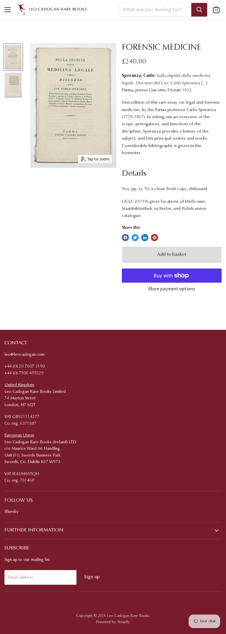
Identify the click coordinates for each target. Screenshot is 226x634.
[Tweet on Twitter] (135, 237)
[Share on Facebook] (125, 237)
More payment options (171, 289)
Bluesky (11, 512)
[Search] (199, 10)
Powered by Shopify (113, 622)
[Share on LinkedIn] (144, 237)
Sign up (92, 577)
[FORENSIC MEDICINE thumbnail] (13, 57)
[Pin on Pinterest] (154, 237)
